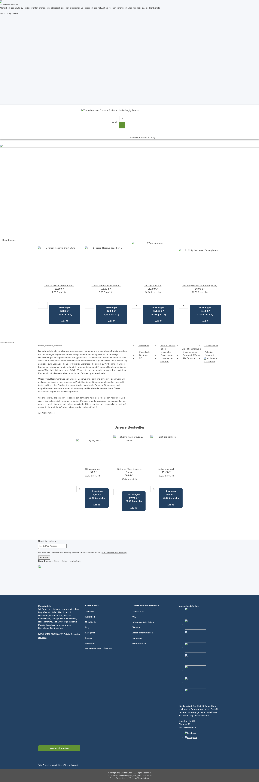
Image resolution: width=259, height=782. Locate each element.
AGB (134, 617)
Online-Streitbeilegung (119, 778)
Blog (87, 627)
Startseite (89, 611)
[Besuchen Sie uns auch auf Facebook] (41, 758)
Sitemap (136, 627)
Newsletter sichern (47, 541)
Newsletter (90, 643)
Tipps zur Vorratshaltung (139, 778)
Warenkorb (90, 617)
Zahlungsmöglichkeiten (143, 622)
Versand (74, 765)
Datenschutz (138, 611)
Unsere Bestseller (129, 427)
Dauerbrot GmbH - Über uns (98, 648)
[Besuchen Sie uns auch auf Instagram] (55, 758)
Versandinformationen (142, 632)
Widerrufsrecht (139, 643)
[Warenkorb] (142, 119)
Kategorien (90, 632)
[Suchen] (122, 125)
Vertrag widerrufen (59, 748)
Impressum (137, 638)
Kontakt (88, 638)
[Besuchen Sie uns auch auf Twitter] (48, 758)
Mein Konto (90, 622)
